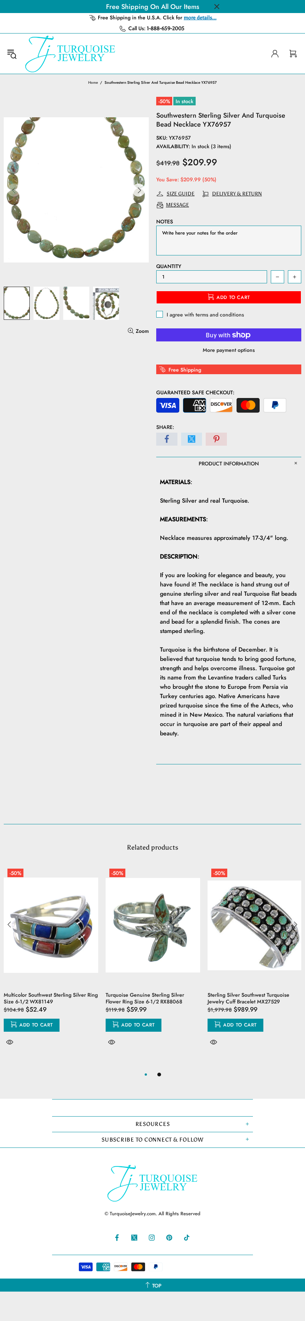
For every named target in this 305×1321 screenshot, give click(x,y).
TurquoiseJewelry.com (70, 54)
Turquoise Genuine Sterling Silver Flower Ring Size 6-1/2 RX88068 (145, 998)
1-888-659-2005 (165, 28)
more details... (200, 18)
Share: (165, 427)
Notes (164, 221)
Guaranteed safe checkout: (195, 392)
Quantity (168, 266)
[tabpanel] (51, 964)
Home (93, 82)
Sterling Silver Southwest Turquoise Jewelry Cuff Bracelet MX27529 (248, 998)
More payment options (229, 350)
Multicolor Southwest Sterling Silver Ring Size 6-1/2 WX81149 (51, 998)
